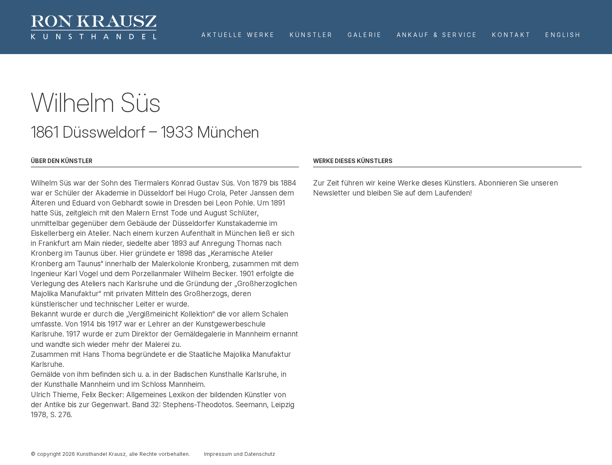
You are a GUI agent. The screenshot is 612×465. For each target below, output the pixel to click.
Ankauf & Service (437, 35)
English (563, 35)
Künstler (311, 35)
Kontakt (511, 35)
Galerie (365, 35)
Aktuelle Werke (238, 35)
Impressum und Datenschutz (239, 454)
